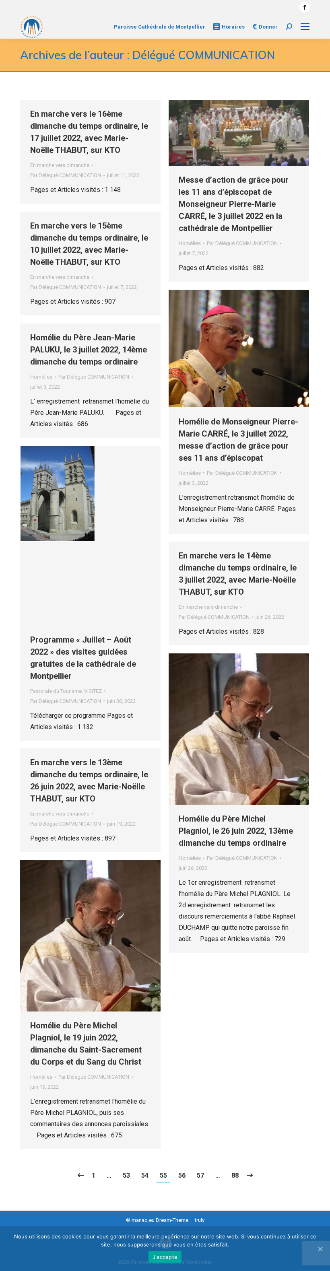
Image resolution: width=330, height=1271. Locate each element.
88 (235, 1175)
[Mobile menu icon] (305, 26)
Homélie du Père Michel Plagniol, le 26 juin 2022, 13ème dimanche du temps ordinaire (236, 831)
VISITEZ (93, 691)
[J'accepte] (320, 1249)
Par (65, 175)
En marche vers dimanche (59, 165)
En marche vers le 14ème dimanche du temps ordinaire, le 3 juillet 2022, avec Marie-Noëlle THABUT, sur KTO (238, 574)
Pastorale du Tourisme (56, 691)
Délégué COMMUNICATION (203, 55)
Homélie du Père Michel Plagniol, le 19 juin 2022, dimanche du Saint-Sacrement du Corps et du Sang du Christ (86, 1044)
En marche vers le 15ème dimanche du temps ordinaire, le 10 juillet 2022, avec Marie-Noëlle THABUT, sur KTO (89, 244)
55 (163, 1175)
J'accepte (165, 1257)
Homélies (190, 243)
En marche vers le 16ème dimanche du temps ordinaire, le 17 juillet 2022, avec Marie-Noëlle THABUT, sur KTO (89, 132)
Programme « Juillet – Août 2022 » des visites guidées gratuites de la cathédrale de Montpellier (83, 658)
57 (200, 1175)
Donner (268, 27)
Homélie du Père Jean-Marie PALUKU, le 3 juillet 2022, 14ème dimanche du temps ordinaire (88, 350)
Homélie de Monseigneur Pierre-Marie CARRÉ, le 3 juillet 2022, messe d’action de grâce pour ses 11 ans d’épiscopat (238, 440)
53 (126, 1175)
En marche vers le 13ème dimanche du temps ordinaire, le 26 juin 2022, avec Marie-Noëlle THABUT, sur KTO (89, 780)
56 (182, 1175)
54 (144, 1175)
